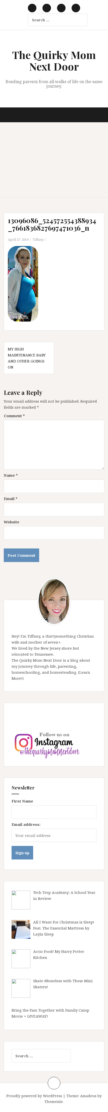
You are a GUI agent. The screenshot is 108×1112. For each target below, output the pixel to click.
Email (11, 498)
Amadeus (88, 1095)
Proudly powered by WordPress (34, 1095)
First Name (22, 801)
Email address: (26, 824)
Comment (14, 415)
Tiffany (37, 239)
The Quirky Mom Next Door (54, 60)
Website (11, 521)
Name (11, 475)
